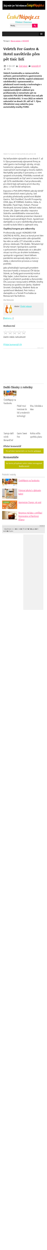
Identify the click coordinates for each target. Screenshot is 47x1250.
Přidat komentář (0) (12, 344)
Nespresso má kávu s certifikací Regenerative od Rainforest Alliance (30, 516)
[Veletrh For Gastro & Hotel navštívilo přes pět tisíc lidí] (23, 152)
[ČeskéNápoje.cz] (23, 20)
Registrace (28, 22)
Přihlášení (19, 22)
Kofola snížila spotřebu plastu (36, 435)
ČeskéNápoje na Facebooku (10, 401)
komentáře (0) (36, 65)
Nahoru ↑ (8, 318)
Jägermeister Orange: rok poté (29, 502)
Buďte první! (24, 466)
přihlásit (37, 451)
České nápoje (23, 65)
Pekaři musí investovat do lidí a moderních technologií (23, 411)
